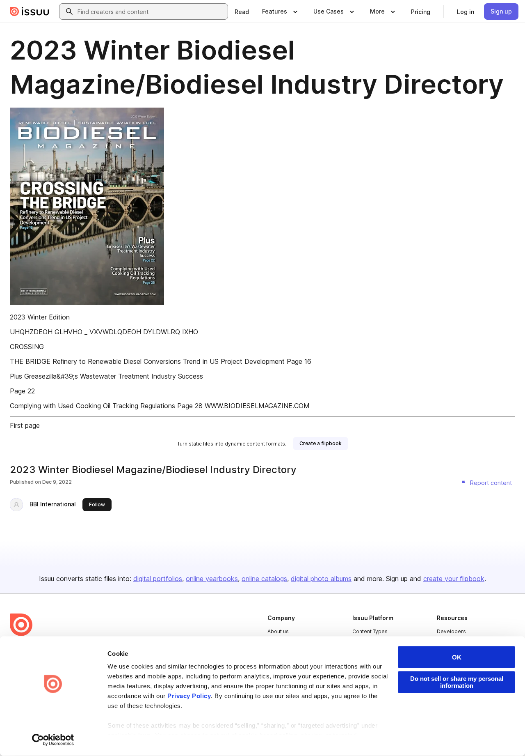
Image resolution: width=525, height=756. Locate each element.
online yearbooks (212, 578)
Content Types (370, 631)
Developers (451, 631)
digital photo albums (321, 578)
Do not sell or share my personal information (456, 682)
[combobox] (151, 11)
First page (25, 425)
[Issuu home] (29, 11)
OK (456, 657)
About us (278, 631)
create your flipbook (453, 578)
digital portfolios (157, 578)
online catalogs (264, 578)
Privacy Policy (189, 695)
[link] (242, 11)
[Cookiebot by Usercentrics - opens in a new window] (53, 740)
